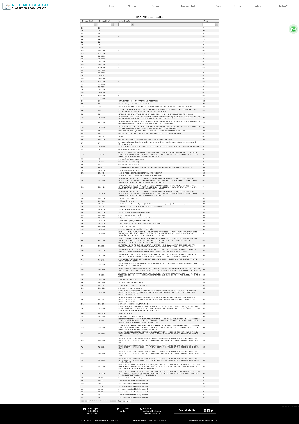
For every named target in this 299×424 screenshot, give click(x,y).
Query (218, 6)
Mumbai (122, 411)
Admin (258, 6)
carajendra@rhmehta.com (152, 411)
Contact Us (283, 6)
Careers (237, 6)
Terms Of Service (160, 420)
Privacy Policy (147, 420)
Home (111, 6)
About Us (132, 6)
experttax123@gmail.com (152, 413)
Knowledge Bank (188, 6)
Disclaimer (136, 420)
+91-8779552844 (92, 413)
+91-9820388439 (92, 411)
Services (155, 6)
